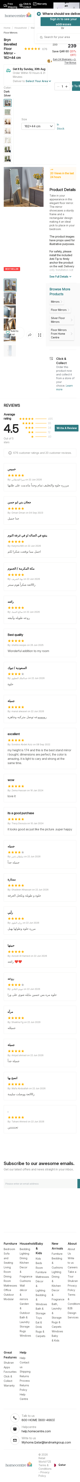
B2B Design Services (73, 1313)
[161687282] (8, 103)
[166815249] (8, 159)
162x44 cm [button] (32, 126)
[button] (14, 332)
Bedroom (9, 1249)
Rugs (23, 1331)
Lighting (24, 1253)
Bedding (25, 1249)
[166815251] (8, 149)
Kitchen (24, 1262)
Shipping (25, 1371)
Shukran (73, 1280)
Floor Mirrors (10, 32)
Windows (25, 1335)
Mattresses (10, 1285)
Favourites (10, 1371)
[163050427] (8, 121)
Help (22, 1358)
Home (7, 27)
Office (7, 1290)
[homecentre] (20, 14)
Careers (73, 1267)
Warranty (9, 1385)
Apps (7, 1367)
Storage (25, 1326)
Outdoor (9, 1294)
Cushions (25, 1280)
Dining (23, 1258)
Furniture (57, 1253)
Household (21, 27)
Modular (9, 1299)
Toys (39, 1317)
